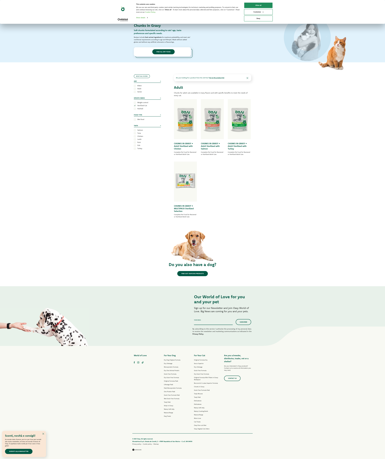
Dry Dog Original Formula (172, 360)
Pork (139, 142)
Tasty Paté (167, 402)
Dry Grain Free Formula (171, 377)
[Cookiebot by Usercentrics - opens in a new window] (123, 19)
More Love (197, 418)
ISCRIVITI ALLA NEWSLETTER (18, 451)
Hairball (140, 109)
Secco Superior (199, 363)
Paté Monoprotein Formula (173, 388)
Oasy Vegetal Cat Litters (201, 429)
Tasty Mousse (198, 394)
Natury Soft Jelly (169, 409)
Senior (139, 92)
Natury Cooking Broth (201, 411)
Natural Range (168, 413)
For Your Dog (170, 355)
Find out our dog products (192, 273)
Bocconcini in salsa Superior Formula (206, 383)
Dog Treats (167, 416)
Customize (257, 12)
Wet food (140, 119)
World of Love (140, 355)
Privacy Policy (197, 334)
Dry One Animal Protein (171, 370)
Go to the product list (216, 78)
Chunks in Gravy (199, 387)
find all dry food (163, 52)
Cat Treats (197, 422)
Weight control (142, 102)
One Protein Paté (169, 391)
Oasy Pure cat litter (200, 425)
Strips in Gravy (168, 406)
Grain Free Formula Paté (172, 395)
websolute (137, 450)
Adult (139, 89)
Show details (140, 17)
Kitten (139, 86)
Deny (258, 18)
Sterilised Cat (142, 105)
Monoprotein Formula (171, 367)
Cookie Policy (150, 12)
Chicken (140, 136)
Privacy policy (136, 444)
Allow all (258, 5)
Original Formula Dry (200, 360)
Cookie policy (147, 444)
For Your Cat (199, 355)
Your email (197, 320)
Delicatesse (197, 401)
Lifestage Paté (168, 384)
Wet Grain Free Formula (171, 398)
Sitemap (156, 444)
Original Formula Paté (171, 381)
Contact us (232, 378)
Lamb (139, 139)
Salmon (140, 130)
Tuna (139, 133)
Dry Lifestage (168, 363)
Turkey (139, 148)
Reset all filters (142, 76)
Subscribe (243, 322)
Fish (138, 145)
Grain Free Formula (170, 374)
